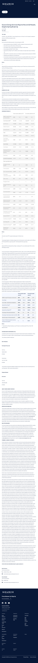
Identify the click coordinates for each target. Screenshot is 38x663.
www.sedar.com (32, 416)
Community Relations (15, 635)
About (26, 634)
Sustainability (4, 634)
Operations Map (4, 644)
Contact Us (3, 649)
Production (15, 613)
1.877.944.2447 (4, 610)
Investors (3, 613)
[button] (30, 1)
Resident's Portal (15, 649)
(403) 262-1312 (5, 580)
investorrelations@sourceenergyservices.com (11, 573)
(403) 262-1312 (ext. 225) (7, 571)
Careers (14, 643)
